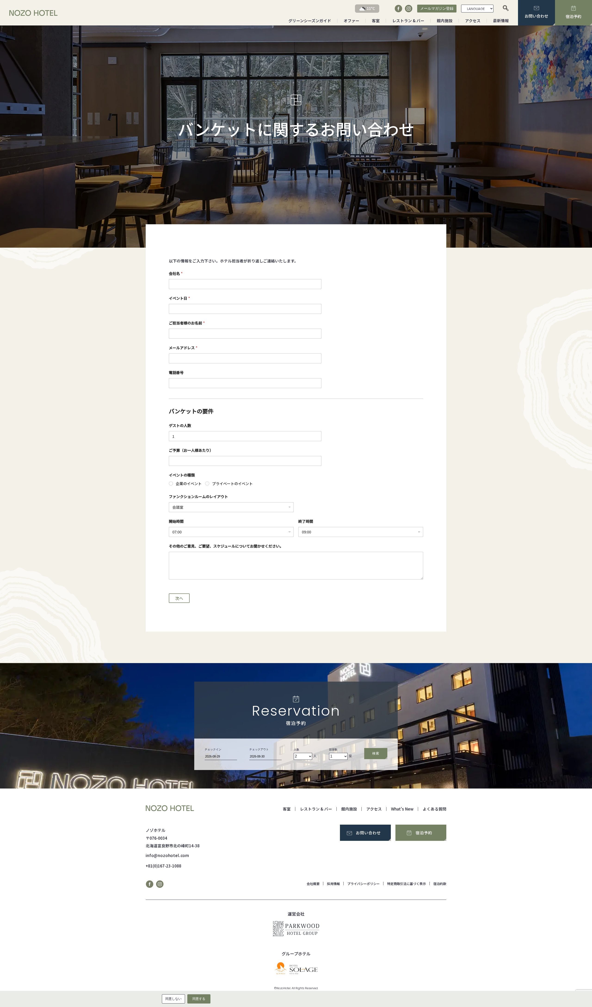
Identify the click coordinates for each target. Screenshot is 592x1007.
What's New (402, 809)
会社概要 (313, 883)
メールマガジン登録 (436, 8)
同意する (198, 999)
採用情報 (333, 883)
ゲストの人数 (180, 425)
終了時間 (305, 521)
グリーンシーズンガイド (309, 20)
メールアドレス (183, 348)
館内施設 (445, 20)
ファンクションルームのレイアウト (198, 496)
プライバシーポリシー (363, 883)
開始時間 (176, 521)
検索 (375, 753)
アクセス (473, 20)
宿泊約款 (439, 883)
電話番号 (176, 372)
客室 (376, 20)
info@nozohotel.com (167, 855)
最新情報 (501, 20)
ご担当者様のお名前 (187, 323)
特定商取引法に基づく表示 (406, 883)
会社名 (176, 273)
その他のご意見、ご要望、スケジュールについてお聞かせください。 (226, 546)
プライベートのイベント (232, 483)
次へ (179, 598)
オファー (351, 20)
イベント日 (179, 298)
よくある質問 (434, 809)
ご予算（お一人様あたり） (191, 450)
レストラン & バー (408, 20)
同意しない (173, 999)
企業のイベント (189, 483)
